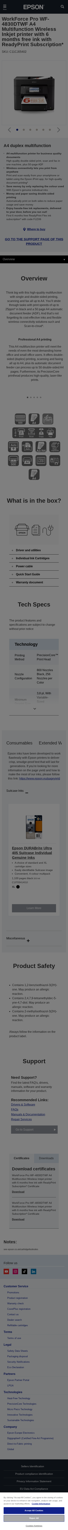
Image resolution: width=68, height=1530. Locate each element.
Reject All (34, 1518)
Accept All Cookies (34, 1510)
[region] (34, 1511)
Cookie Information (41, 1504)
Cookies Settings (34, 1526)
